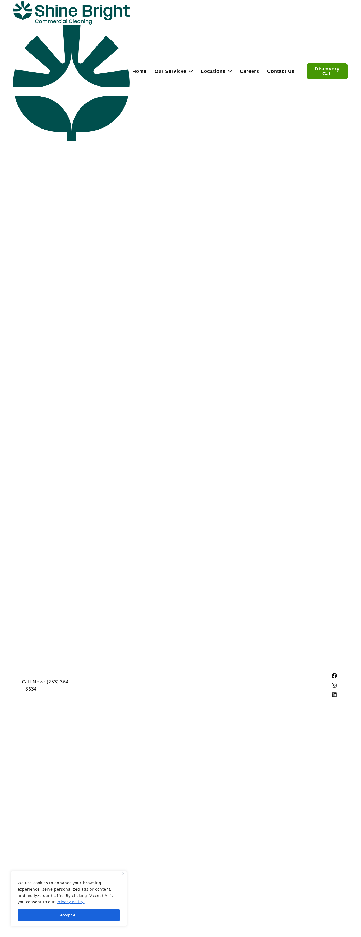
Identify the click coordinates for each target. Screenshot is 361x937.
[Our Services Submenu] (190, 71)
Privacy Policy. (71, 901)
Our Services (171, 71)
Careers (249, 71)
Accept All (68, 914)
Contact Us (281, 71)
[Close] (123, 873)
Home (139, 71)
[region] (69, 898)
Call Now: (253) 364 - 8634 (45, 685)
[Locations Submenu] (229, 71)
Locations (213, 71)
